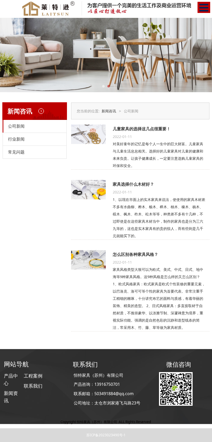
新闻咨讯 (109, 110)
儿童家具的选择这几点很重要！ (142, 129)
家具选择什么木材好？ (133, 184)
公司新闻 (16, 126)
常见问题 (16, 152)
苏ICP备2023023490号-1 (106, 435)
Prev (7, 55)
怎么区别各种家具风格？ (135, 254)
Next (205, 55)
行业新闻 (16, 139)
